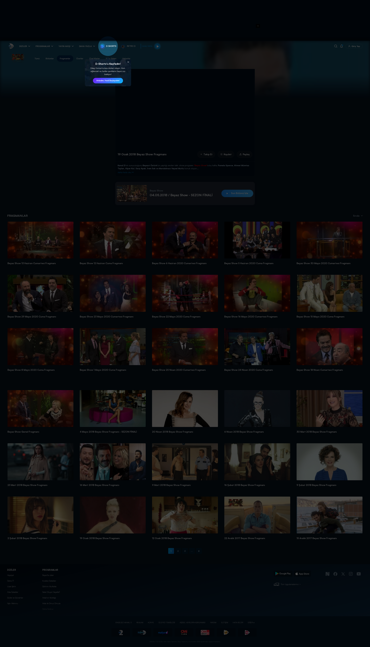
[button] (128, 62)
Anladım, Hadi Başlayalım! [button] (108, 80)
